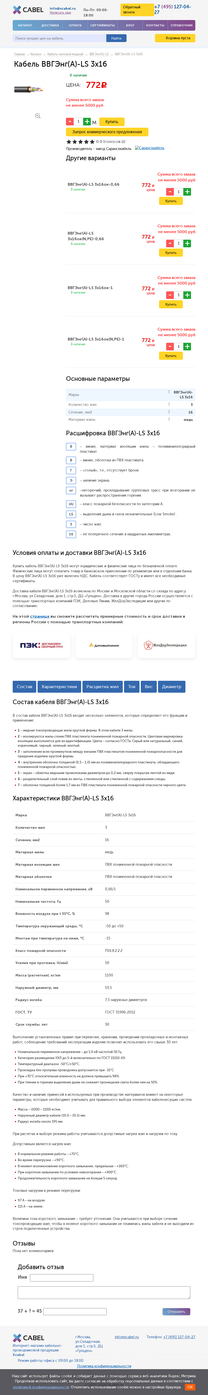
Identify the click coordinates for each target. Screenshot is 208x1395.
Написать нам (60, 12)
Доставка (50, 25)
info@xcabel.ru (63, 8)
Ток (131, 686)
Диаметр (171, 686)
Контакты (155, 25)
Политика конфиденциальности (104, 1366)
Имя (22, 1277)
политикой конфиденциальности (41, 1387)
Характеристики (59, 686)
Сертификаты (102, 25)
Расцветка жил (102, 686)
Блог (130, 25)
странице (39, 616)
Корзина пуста (177, 38)
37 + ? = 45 (30, 1311)
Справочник (181, 25)
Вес (149, 686)
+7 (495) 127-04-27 (179, 1337)
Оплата (75, 25)
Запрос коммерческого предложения (107, 132)
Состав (24, 686)
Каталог (25, 25)
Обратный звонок (131, 9)
